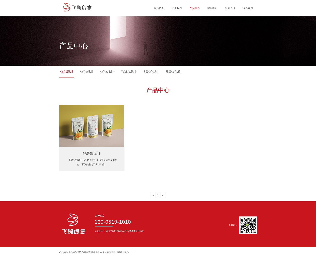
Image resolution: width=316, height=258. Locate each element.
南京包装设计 (106, 252)
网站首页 (159, 8)
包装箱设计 (107, 71)
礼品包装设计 (174, 71)
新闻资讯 (230, 8)
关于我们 (177, 8)
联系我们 (248, 8)
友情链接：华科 (121, 252)
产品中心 (194, 8)
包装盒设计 (86, 71)
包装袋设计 (66, 71)
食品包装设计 (151, 71)
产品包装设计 (128, 71)
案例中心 (212, 8)
